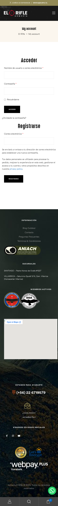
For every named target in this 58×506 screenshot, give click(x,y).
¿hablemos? (29, 413)
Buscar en (29, 501)
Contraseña (15, 83)
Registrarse (14, 179)
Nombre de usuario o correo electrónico (29, 67)
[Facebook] (7, 435)
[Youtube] (19, 435)
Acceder (12, 109)
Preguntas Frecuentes (29, 236)
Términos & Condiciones (29, 241)
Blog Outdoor (29, 228)
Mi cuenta (9, 501)
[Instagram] (13, 435)
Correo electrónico (19, 133)
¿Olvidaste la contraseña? (14, 118)
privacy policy (16, 169)
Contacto (29, 232)
